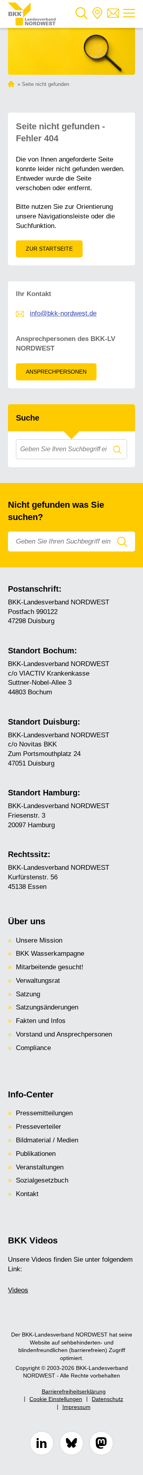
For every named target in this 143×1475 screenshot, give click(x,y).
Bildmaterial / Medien (47, 1140)
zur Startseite (49, 249)
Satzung (28, 994)
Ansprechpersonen (56, 371)
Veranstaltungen (40, 1167)
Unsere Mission (39, 940)
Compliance (33, 1048)
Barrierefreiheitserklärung (74, 1391)
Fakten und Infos (41, 1021)
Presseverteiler (38, 1126)
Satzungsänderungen (47, 1007)
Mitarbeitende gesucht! (49, 967)
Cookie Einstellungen (55, 1399)
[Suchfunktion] (81, 14)
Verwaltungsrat (38, 980)
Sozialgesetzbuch (42, 1180)
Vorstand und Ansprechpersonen (64, 1034)
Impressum (76, 1407)
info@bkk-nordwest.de (63, 313)
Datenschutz (107, 1399)
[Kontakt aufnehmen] (113, 14)
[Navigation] (129, 14)
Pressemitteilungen (44, 1113)
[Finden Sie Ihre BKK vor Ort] (97, 14)
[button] (81, 14)
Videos (18, 1290)
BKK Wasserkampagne (50, 953)
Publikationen (36, 1153)
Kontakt (27, 1194)
